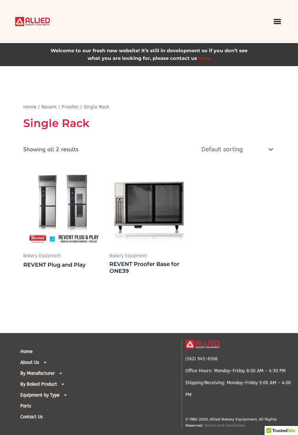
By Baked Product (38, 384)
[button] (277, 22)
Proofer (70, 107)
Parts (25, 406)
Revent (49, 107)
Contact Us (31, 416)
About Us (29, 362)
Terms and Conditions (224, 425)
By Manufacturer (37, 373)
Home (29, 107)
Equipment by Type (40, 395)
